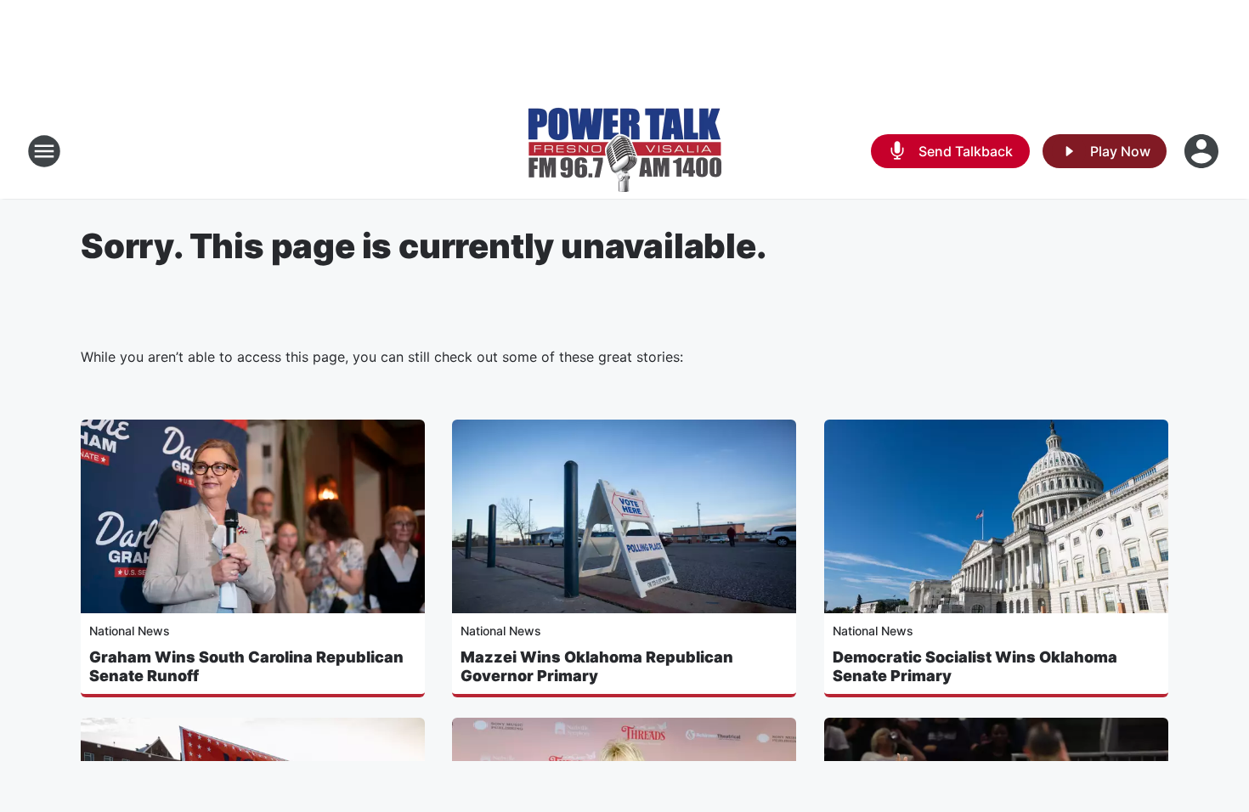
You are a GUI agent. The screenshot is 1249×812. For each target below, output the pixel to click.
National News (129, 630)
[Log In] (1203, 151)
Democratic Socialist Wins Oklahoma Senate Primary (975, 666)
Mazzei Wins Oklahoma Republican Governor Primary (597, 666)
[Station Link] (624, 151)
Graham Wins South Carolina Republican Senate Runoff (246, 666)
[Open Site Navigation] (44, 151)
